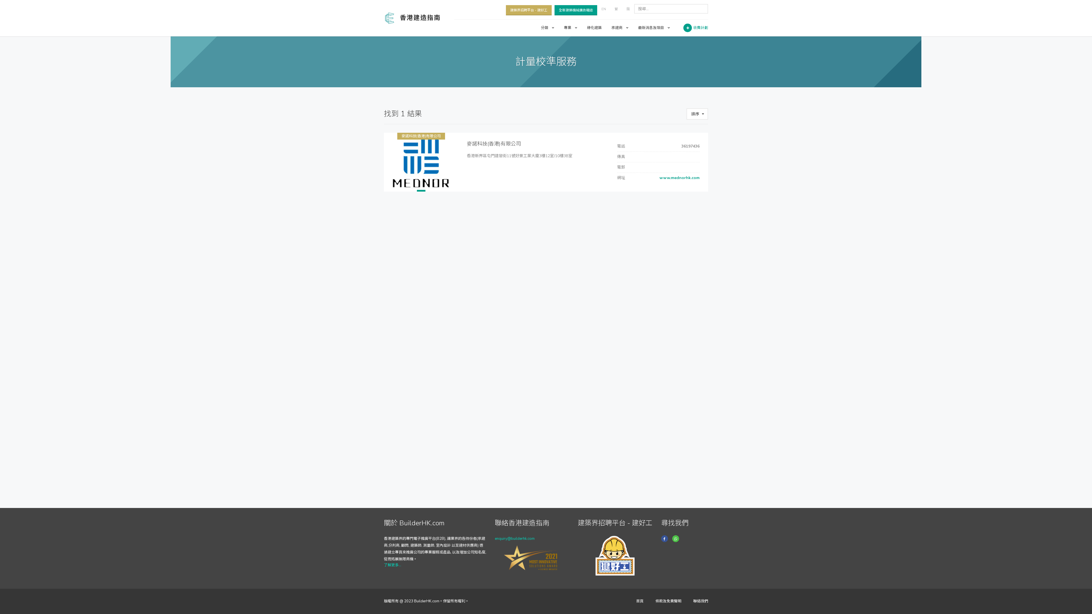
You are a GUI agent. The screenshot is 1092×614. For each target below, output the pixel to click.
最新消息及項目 (651, 27)
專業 (568, 27)
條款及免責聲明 (668, 601)
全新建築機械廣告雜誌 (576, 10)
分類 (545, 27)
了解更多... (392, 565)
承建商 (617, 27)
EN (603, 9)
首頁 (640, 601)
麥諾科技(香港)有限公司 (421, 136)
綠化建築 (594, 27)
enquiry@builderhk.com (515, 538)
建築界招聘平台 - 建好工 (528, 10)
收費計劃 (700, 27)
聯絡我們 (700, 601)
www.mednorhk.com (679, 178)
